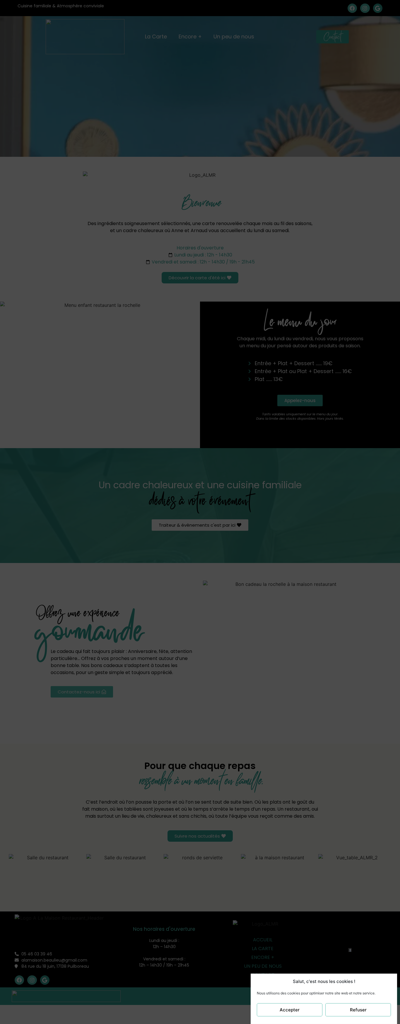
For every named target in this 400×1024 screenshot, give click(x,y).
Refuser (358, 1010)
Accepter (290, 1010)
